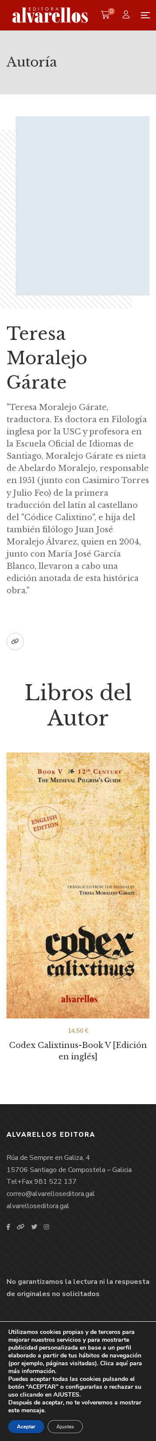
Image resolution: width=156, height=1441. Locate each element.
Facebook (8, 1227)
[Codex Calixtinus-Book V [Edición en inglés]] (78, 885)
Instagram (46, 1227)
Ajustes (65, 1426)
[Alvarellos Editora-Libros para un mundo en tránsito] (50, 15)
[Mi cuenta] (127, 15)
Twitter (34, 1227)
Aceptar (26, 1426)
